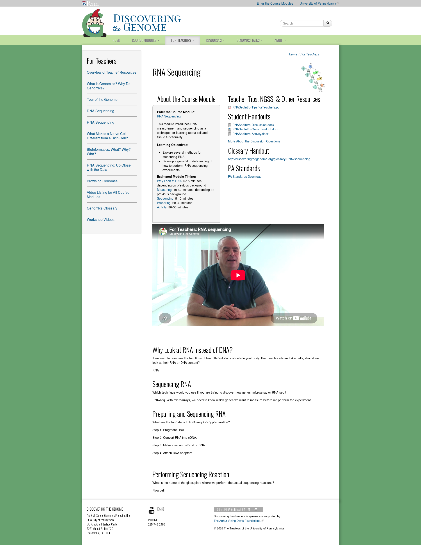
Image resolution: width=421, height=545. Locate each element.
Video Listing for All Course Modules (108, 194)
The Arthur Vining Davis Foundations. (237, 520)
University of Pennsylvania (318, 3)
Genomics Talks (248, 40)
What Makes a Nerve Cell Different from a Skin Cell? (107, 135)
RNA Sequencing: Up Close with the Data (109, 167)
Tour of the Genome (102, 99)
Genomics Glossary (102, 208)
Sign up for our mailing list (233, 509)
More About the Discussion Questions (254, 141)
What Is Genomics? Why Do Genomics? (108, 86)
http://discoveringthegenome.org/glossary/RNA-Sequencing (269, 159)
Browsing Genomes (102, 181)
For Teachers (181, 40)
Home (116, 40)
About (280, 40)
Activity (162, 207)
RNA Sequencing (100, 122)
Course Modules (144, 40)
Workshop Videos (100, 219)
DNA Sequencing (100, 111)
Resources (214, 40)
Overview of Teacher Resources (111, 72)
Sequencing (165, 198)
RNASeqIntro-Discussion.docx (253, 124)
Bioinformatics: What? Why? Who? (109, 151)
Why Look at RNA (169, 181)
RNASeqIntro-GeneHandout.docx (255, 129)
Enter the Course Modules (275, 3)
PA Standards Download (245, 176)
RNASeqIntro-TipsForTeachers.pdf (256, 107)
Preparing (164, 203)
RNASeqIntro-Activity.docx (250, 133)
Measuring (164, 189)
